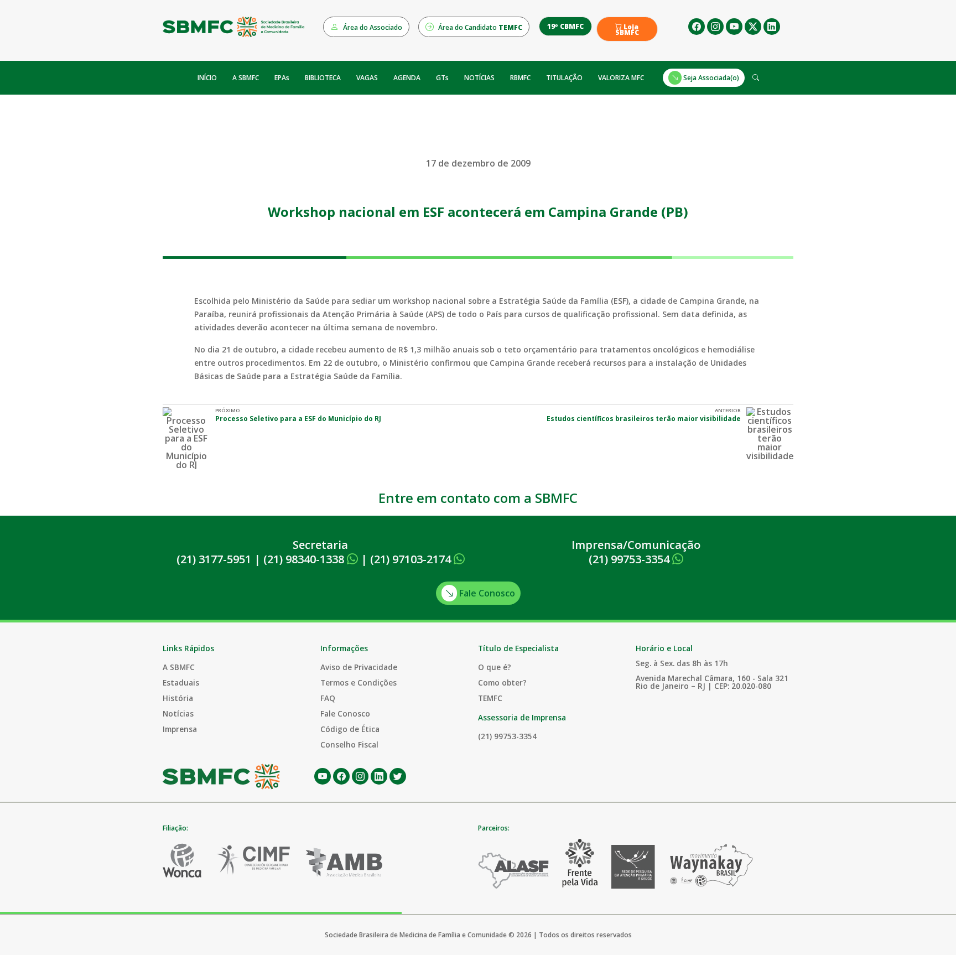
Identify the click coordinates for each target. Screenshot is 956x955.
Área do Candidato (479, 27)
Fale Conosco (486, 593)
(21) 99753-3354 (630, 559)
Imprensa (180, 729)
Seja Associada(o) (710, 77)
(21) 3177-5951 (213, 559)
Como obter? (502, 682)
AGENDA (406, 77)
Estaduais (181, 682)
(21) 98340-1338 (305, 559)
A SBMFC (245, 77)
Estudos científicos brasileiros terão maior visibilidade (644, 418)
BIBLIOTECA (323, 77)
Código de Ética (350, 729)
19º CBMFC (565, 26)
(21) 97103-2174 (412, 559)
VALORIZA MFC (621, 77)
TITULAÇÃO (564, 77)
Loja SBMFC (627, 30)
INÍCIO (207, 77)
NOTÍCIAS (479, 77)
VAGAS (367, 77)
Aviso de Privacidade (358, 667)
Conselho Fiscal (349, 744)
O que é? (494, 667)
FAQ (327, 698)
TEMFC (490, 698)
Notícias (178, 713)
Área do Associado (371, 27)
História (178, 698)
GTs (442, 77)
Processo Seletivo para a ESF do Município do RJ (298, 418)
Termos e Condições (358, 682)
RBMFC (520, 77)
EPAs (281, 77)
